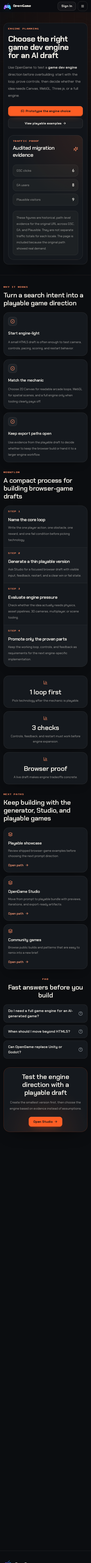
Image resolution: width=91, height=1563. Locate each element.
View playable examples (43, 123)
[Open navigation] (82, 6)
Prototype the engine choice (48, 111)
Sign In (66, 6)
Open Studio (43, 1122)
